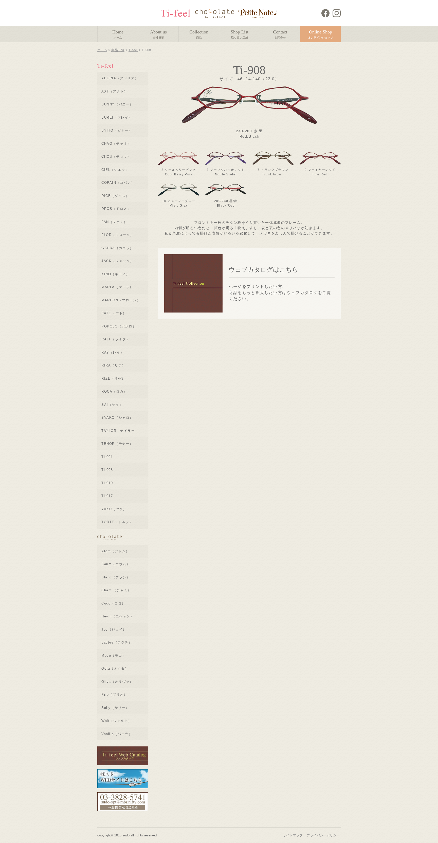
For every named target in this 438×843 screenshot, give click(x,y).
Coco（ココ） (113, 603)
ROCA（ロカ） (114, 391)
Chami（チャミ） (116, 590)
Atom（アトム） (115, 551)
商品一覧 (117, 50)
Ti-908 (107, 470)
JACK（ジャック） (117, 261)
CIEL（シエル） (115, 170)
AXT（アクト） (114, 91)
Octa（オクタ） (115, 668)
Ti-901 (107, 457)
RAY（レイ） (112, 352)
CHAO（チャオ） (116, 143)
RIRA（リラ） (113, 365)
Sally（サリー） (115, 708)
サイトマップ (293, 835)
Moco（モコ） (113, 655)
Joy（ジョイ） (113, 629)
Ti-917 (107, 496)
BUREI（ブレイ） (116, 117)
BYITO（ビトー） (116, 130)
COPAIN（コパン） (118, 183)
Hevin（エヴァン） (117, 616)
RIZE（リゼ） (113, 378)
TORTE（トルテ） (117, 522)
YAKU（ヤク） (114, 509)
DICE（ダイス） (115, 196)
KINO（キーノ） (115, 274)
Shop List (239, 34)
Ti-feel (133, 50)
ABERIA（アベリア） (119, 78)
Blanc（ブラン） (115, 577)
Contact (280, 34)
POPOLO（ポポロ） (118, 326)
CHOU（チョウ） (116, 156)
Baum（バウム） (115, 564)
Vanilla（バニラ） (116, 734)
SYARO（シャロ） (117, 417)
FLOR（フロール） (117, 235)
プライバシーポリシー (323, 835)
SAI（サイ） (112, 405)
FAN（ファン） (114, 222)
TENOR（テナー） (117, 444)
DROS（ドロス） (116, 209)
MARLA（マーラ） (117, 287)
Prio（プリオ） (114, 695)
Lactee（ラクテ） (116, 642)
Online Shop (320, 34)
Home (117, 34)
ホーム (102, 50)
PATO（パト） (113, 313)
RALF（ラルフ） (115, 339)
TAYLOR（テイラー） (120, 431)
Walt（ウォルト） (116, 721)
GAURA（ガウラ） (117, 248)
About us (158, 34)
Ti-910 (107, 483)
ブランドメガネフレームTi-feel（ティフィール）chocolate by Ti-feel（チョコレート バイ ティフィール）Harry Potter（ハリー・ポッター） (219, 13)
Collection (198, 34)
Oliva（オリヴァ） (117, 682)
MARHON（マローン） (120, 300)
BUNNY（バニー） (117, 104)
